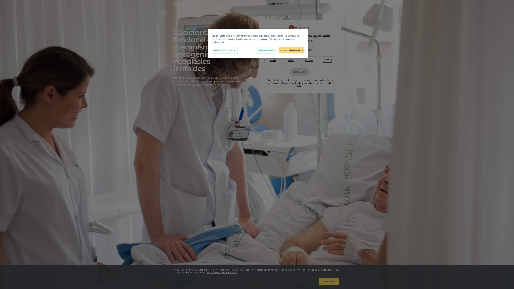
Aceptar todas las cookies (291, 50)
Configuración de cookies (224, 50)
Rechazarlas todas (267, 50)
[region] (258, 43)
